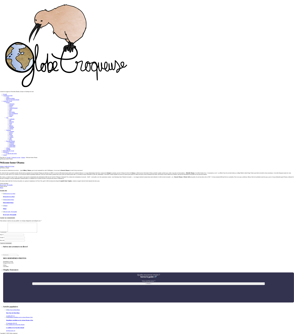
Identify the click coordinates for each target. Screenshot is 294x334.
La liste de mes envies (11, 153)
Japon (10, 123)
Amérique (8, 130)
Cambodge (11, 119)
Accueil (5, 94)
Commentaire (3, 232)
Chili (10, 138)
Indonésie (11, 121)
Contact (5, 155)
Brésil (10, 134)
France (10, 106)
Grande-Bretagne (13, 108)
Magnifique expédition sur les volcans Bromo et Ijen (19, 320)
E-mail (2, 237)
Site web (2, 240)
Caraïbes (11, 137)
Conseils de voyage (7, 95)
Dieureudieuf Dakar (8, 202)
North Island (12, 145)
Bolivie (11, 132)
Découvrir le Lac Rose (9, 196)
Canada (11, 135)
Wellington (11, 142)
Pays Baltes (12, 112)
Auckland (11, 144)
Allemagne (11, 103)
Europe (8, 102)
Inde (10, 120)
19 (16, 323)
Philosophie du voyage (8, 150)
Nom (1, 234)
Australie (8, 149)
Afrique (8, 148)
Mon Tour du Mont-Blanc (13, 313)
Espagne (11, 105)
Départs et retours (10, 98)
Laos (10, 124)
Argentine (11, 131)
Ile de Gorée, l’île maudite (6, 185)
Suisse (10, 116)
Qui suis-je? (6, 152)
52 (14, 316)
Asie (7, 117)
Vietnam (11, 128)
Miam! (1, 187)
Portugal (11, 115)
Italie (10, 110)
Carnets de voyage (7, 101)
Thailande (11, 127)
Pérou (10, 139)
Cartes (7, 97)
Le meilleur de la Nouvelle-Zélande (15, 327)
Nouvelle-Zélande (10, 141)
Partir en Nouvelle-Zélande (12, 99)
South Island (12, 146)
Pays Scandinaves (13, 113)
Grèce (10, 109)
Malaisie (11, 126)
